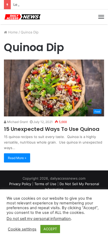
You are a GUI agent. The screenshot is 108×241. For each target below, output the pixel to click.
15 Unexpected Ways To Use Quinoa (51, 129)
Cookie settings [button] (22, 229)
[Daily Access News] (22, 17)
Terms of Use (45, 184)
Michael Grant (17, 122)
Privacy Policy (20, 184)
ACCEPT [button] (50, 229)
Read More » (17, 158)
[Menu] (101, 17)
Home (12, 32)
